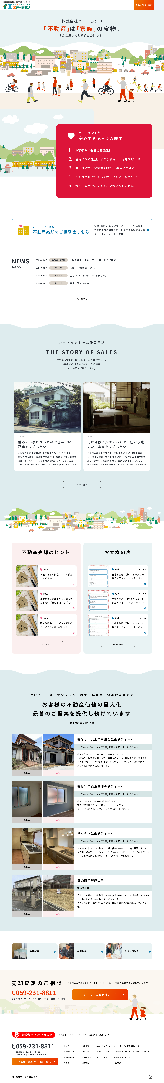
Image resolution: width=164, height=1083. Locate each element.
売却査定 (85, 1063)
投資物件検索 (69, 1057)
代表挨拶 (85, 1051)
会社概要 (85, 1046)
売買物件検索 (69, 1051)
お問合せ (67, 1063)
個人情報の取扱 (31, 1077)
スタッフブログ (102, 1051)
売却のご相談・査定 (144, 5)
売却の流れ (86, 1057)
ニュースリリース (103, 1046)
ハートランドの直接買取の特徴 (126, 1046)
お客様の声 (118, 1063)
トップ (66, 1046)
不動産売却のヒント (122, 1057)
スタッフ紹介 (101, 1057)
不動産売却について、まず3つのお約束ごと (132, 1051)
